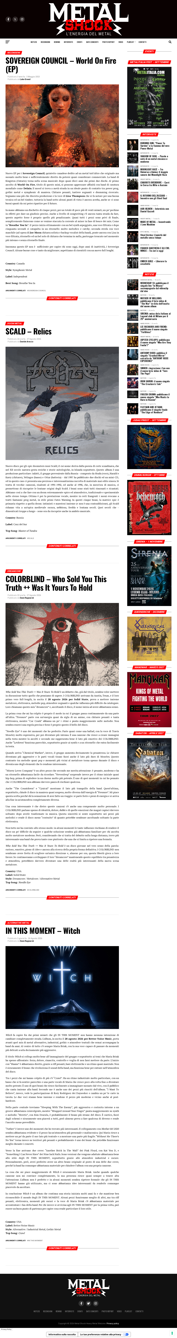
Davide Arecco (26, 342)
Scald (31, 538)
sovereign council (37, 291)
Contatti (142, 41)
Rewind (57, 41)
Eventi (79, 41)
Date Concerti (92, 41)
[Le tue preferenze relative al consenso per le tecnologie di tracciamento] (172, 1333)
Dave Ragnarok (27, 598)
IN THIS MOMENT (35, 1241)
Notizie (34, 41)
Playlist (130, 41)
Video (121, 41)
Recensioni (45, 41)
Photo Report (108, 41)
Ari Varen (24, 1291)
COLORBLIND (33, 890)
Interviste (68, 41)
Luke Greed (25, 79)
